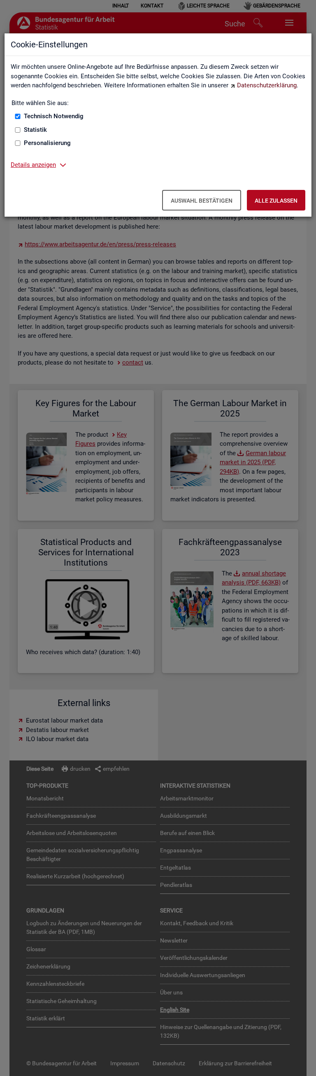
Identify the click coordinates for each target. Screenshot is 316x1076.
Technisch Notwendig (54, 116)
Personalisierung (47, 143)
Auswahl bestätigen (201, 200)
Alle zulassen (276, 200)
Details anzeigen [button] (33, 164)
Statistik (35, 129)
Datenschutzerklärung (267, 85)
